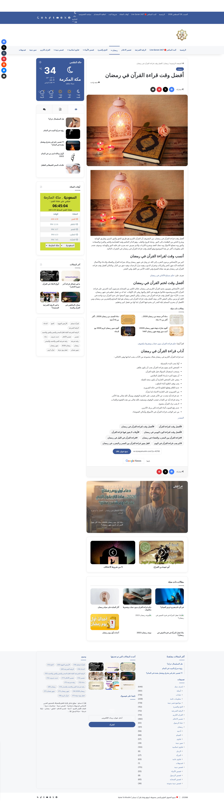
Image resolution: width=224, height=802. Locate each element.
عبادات (178, 695)
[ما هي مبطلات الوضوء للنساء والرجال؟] (96, 676)
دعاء (45, 337)
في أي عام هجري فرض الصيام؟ (172, 607)
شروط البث (112, 14)
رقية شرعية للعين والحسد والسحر (56, 341)
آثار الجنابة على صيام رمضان (108, 607)
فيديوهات (22, 50)
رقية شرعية (75, 341)
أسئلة (179, 691)
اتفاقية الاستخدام (100, 14)
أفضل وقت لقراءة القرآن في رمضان (137, 426)
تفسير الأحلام (67, 337)
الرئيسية (162, 14)
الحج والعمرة (102, 50)
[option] (137, 507)
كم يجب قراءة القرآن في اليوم (167, 443)
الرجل (178, 751)
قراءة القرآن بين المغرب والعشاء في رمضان (161, 437)
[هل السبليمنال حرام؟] (73, 122)
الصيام (178, 735)
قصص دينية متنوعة (174, 783)
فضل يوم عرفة (62, 350)
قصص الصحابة (175, 779)
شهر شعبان (75, 350)
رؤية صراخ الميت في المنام (54, 130)
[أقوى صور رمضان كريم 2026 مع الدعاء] (128, 331)
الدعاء (45, 323)
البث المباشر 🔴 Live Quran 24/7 (143, 14)
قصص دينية (59, 50)
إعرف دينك (178, 687)
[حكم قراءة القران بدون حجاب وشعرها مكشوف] (137, 596)
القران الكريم (45, 50)
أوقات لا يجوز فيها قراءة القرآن (125, 432)
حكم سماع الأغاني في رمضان (162, 275)
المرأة (178, 755)
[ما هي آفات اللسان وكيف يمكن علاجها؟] (112, 685)
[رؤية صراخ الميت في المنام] (73, 134)
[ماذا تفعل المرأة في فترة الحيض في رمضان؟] (169, 622)
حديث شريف (55, 337)
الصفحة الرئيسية (176, 63)
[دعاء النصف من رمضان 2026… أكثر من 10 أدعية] (128, 319)
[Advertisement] (112, 6)
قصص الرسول (175, 775)
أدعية (179, 731)
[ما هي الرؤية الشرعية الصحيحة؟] (49, 297)
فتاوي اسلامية (74, 50)
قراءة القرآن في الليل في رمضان (122, 437)
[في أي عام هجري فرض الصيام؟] (169, 596)
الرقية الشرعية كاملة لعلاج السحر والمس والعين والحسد (60, 332)
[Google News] (133, 461)
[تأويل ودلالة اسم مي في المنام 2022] (73, 157)
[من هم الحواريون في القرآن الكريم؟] (127, 685)
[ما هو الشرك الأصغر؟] (96, 685)
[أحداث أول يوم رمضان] (104, 622)
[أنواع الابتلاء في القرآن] (49, 276)
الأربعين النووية (62, 323)
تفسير (77, 337)
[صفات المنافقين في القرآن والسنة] (70, 297)
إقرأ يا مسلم (75, 323)
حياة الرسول (178, 723)
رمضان (115, 50)
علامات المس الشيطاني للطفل (52, 165)
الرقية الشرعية (140, 50)
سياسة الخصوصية (85, 14)
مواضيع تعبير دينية (174, 703)
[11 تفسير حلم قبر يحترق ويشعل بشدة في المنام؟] (73, 145)
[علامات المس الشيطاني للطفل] (73, 169)
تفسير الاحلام (126, 50)
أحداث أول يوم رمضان (110, 632)
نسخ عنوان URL (122, 451)
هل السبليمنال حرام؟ (56, 119)
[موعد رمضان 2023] (137, 622)
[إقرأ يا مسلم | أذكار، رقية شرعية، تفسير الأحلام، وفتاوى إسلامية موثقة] (182, 35)
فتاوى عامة (177, 759)
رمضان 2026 (66, 346)
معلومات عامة (175, 699)
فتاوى (179, 739)
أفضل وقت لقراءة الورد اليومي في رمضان (162, 432)
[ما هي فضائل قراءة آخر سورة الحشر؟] (70, 276)
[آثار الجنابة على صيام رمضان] (104, 596)
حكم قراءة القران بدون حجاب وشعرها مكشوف (157, 343)
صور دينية (33, 50)
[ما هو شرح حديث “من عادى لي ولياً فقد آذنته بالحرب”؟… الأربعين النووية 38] (127, 667)
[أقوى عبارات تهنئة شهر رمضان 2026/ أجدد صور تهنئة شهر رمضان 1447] (176, 331)
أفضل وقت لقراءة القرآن (169, 426)
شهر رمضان (54, 346)
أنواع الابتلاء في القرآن (51, 284)
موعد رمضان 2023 (143, 632)
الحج (52, 323)
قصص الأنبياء (89, 50)
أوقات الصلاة (124, 14)
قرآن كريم (51, 350)
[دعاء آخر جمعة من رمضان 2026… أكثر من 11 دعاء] (176, 319)
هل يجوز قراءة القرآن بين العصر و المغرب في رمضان (125, 443)
